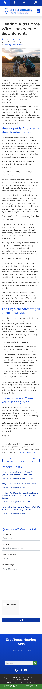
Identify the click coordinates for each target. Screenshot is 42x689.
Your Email (7, 544)
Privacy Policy (16, 679)
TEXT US (31, 686)
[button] (38, 11)
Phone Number (9, 555)
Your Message (8, 565)
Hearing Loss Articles (13, 45)
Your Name (7, 535)
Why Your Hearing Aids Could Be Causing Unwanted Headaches (18, 473)
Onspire (32, 682)
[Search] (35, 663)
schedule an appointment (27, 452)
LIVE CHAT (10, 686)
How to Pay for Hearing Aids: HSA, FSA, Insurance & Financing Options (21, 508)
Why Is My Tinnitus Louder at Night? (19, 484)
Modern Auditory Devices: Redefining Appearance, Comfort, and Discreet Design (20, 495)
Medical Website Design (16, 682)
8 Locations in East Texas (21, 650)
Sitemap (27, 679)
